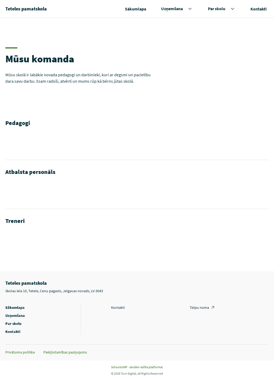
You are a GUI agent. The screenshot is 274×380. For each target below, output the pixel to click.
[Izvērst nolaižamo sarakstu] (190, 9)
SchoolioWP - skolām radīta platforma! (137, 367)
